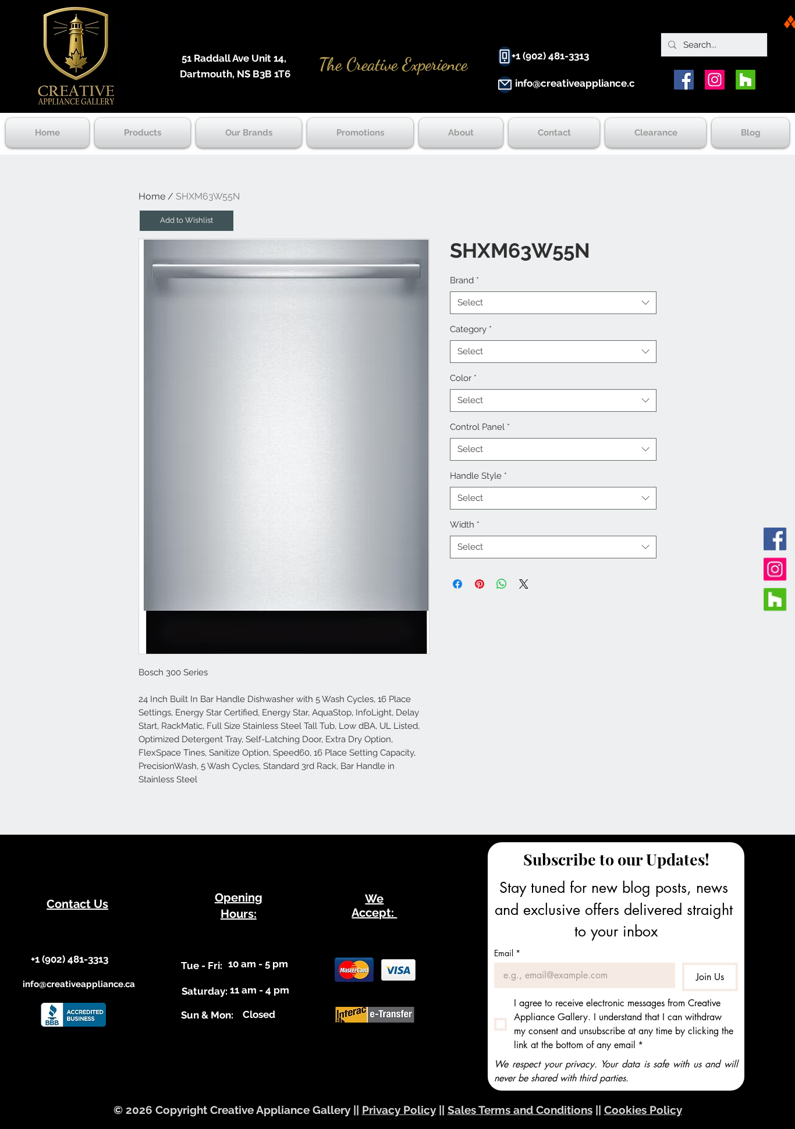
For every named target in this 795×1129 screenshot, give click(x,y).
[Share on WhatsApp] (502, 584)
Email (507, 953)
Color (463, 378)
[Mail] (505, 84)
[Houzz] (745, 80)
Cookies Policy (643, 1109)
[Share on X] (524, 584)
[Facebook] (684, 80)
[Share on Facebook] (457, 584)
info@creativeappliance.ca (578, 83)
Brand (464, 280)
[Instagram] (715, 80)
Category (471, 329)
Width (465, 524)
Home (152, 196)
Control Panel (480, 427)
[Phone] (505, 56)
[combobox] (553, 302)
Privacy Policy (399, 1109)
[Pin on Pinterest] (480, 584)
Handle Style (478, 476)
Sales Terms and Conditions (520, 1109)
